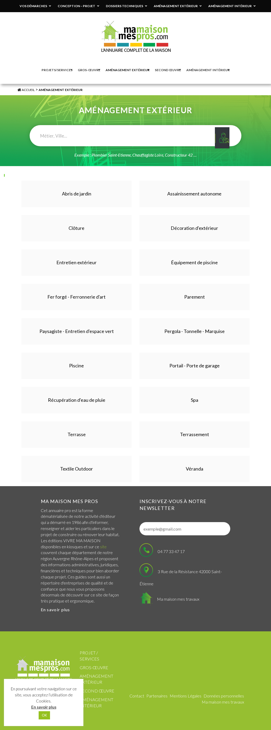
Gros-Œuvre (94, 667)
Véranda (194, 469)
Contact (136, 695)
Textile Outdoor (76, 469)
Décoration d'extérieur (194, 228)
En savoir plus (55, 609)
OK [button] (44, 715)
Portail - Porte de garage (194, 365)
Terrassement (194, 434)
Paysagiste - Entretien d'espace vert (76, 331)
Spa (194, 400)
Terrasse (76, 434)
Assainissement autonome (194, 194)
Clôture (76, 228)
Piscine (76, 365)
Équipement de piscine (194, 262)
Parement (194, 297)
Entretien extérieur (76, 262)
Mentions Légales (185, 695)
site (103, 546)
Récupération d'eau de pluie (76, 400)
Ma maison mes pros (69, 501)
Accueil (28, 90)
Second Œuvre (97, 690)
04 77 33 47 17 (171, 551)
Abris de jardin (76, 194)
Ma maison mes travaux (178, 598)
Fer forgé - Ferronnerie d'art (76, 297)
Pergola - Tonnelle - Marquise (194, 331)
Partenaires (157, 695)
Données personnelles (224, 695)
